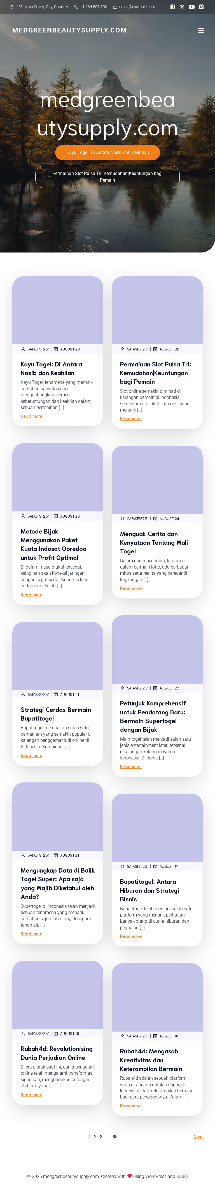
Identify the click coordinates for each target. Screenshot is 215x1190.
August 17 (169, 866)
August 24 (169, 518)
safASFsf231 (38, 349)
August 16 (69, 1033)
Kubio (182, 1176)
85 (115, 1136)
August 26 (169, 349)
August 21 (69, 694)
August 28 (70, 349)
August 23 (169, 688)
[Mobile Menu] (201, 30)
